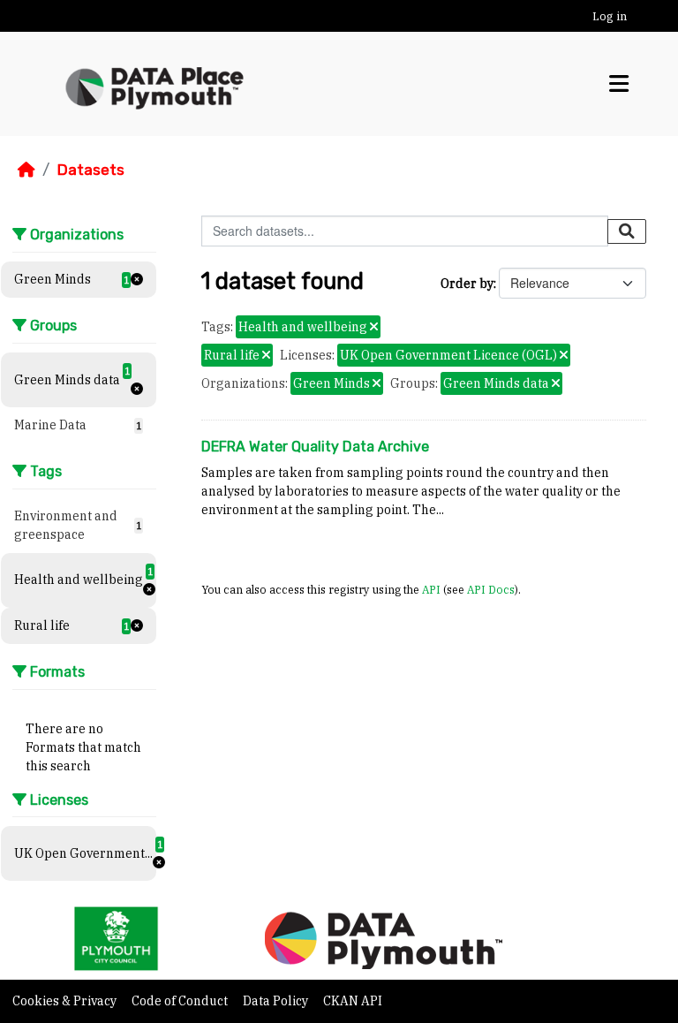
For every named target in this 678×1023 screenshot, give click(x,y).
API (431, 589)
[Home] (26, 169)
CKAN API (352, 1001)
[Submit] (626, 231)
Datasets (90, 169)
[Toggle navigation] (619, 83)
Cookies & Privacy (65, 1001)
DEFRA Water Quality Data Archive (315, 446)
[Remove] (374, 328)
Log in (609, 16)
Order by (467, 284)
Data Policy (277, 1001)
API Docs (491, 589)
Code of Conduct (181, 1001)
